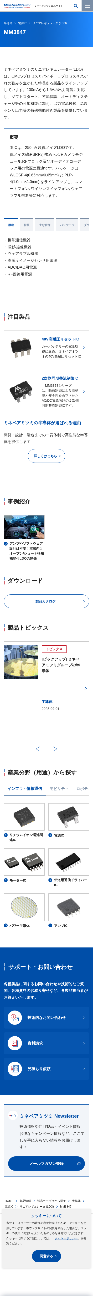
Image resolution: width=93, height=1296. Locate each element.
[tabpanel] (46, 865)
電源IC (9, 1206)
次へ (55, 748)
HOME (9, 1201)
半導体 (76, 1201)
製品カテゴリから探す (51, 1201)
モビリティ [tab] (59, 789)
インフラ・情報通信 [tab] (25, 788)
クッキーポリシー (66, 1238)
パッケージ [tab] (67, 225)
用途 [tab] (11, 225)
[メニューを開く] (87, 5)
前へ (38, 748)
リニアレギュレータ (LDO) (37, 1206)
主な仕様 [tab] (45, 225)
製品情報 (25, 1201)
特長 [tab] (27, 225)
